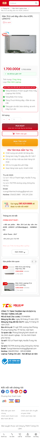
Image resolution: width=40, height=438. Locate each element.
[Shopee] (20, 391)
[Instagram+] (12, 391)
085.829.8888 (25, 203)
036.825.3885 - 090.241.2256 (21, 194)
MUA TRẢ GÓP (20, 142)
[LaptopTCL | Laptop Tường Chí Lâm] (4, 3)
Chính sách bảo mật (28, 416)
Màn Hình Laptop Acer (19, 8)
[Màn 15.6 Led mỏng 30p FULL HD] (9, 270)
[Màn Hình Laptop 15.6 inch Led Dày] (9, 287)
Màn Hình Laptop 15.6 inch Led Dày (23, 284)
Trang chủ (6, 8)
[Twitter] (7, 391)
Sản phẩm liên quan (11, 261)
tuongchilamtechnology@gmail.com (18, 191)
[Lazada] (25, 391)
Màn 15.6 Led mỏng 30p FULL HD (22, 268)
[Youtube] (16, 391)
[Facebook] (3, 391)
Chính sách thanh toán (9, 416)
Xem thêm (19, 252)
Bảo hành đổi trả (7, 419)
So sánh (8, 22)
